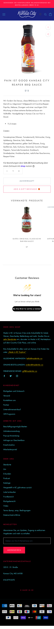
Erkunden (7, 473)
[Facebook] (4, 375)
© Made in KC (27, 590)
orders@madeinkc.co (34, 364)
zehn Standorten (9, 339)
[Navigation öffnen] (3, 14)
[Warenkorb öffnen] (50, 14)
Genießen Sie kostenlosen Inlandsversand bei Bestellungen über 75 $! (27, 4)
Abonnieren (14, 550)
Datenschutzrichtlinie (11, 515)
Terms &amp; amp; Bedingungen (16, 510)
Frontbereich (8, 496)
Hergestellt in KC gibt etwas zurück (17, 487)
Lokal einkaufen (9, 492)
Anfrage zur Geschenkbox (14, 440)
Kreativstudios (9, 444)
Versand (6, 395)
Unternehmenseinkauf (12, 409)
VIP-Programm (9, 414)
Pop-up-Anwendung (11, 435)
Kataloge (6, 483)
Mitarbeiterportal (10, 449)
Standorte (7, 464)
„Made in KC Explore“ (17, 352)
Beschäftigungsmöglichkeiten (15, 426)
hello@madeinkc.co (34, 358)
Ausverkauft (27, 181)
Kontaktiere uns (9, 400)
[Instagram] (17, 375)
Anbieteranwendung (11, 431)
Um (4, 469)
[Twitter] (11, 375)
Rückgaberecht (9, 501)
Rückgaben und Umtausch (13, 391)
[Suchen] (45, 14)
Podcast (6, 478)
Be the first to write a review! (27, 308)
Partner (6, 404)
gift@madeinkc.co (29, 371)
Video (5, 505)
